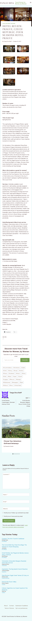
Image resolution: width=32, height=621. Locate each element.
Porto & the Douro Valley (9, 582)
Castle (23, 367)
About (6, 605)
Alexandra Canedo (9, 446)
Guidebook (11, 373)
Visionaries (4, 565)
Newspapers (15, 382)
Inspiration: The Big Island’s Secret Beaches (15, 569)
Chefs (5, 370)
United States (18, 385)
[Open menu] (30, 2)
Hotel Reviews (6, 23)
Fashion (21, 370)
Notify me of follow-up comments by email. (16, 513)
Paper (21, 382)
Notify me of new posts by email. (13, 516)
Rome (11, 385)
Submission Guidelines (21, 605)
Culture (3, 592)
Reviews (13, 23)
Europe (15, 370)
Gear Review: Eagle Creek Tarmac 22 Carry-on (15, 575)
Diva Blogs (4, 541)
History (24, 373)
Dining (10, 370)
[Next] (27, 436)
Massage (18, 379)
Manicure (12, 379)
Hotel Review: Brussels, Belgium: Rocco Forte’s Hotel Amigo (24, 402)
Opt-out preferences (21, 608)
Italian (9, 376)
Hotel (4, 376)
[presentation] (16, 428)
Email (5, 501)
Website (5, 508)
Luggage (5, 379)
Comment (6, 474)
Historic (18, 373)
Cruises (3, 584)
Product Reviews (5, 578)
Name (5, 494)
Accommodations (7, 367)
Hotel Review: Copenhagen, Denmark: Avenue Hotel (8, 401)
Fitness (5, 373)
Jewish (20, 376)
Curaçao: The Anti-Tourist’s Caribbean (13, 538)
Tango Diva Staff (7, 41)
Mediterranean (6, 382)
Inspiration (4, 571)
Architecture (16, 367)
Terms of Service (9, 608)
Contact (11, 605)
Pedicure (5, 385)
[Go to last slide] (4, 436)
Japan (14, 376)
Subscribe (25, 360)
